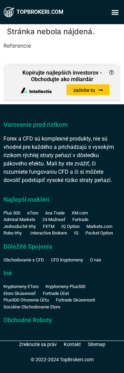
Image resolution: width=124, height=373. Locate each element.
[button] (115, 12)
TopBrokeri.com (40, 12)
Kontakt (72, 344)
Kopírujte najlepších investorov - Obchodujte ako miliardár (62, 76)
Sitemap (96, 344)
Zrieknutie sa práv (38, 344)
